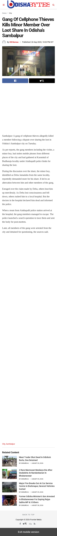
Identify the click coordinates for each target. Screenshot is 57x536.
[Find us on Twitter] (25, 524)
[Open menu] (3, 4)
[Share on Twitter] (42, 80)
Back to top (28, 515)
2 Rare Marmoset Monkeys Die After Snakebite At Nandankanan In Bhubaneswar (35, 473)
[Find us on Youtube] (30, 524)
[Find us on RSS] (35, 524)
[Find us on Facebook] (20, 524)
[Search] (53, 4)
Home (4, 13)
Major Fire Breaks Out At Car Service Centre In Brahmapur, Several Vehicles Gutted (37, 486)
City (10, 13)
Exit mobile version (28, 531)
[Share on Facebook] (15, 80)
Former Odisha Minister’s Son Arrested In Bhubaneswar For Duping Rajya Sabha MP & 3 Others (37, 499)
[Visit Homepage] (28, 4)
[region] (26, 106)
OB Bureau (14, 42)
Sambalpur (10, 444)
